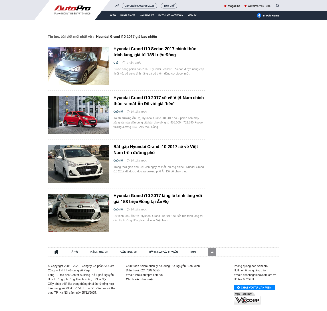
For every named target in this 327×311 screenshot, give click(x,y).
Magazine (234, 6)
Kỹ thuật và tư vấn (170, 15)
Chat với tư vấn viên (256, 287)
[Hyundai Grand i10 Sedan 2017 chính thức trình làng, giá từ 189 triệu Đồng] (78, 66)
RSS (193, 252)
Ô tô (113, 15)
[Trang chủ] (56, 252)
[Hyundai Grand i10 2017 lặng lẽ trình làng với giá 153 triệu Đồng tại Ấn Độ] (78, 213)
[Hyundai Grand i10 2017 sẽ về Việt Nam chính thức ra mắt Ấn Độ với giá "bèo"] (78, 115)
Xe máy (192, 15)
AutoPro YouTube (259, 6)
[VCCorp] (247, 298)
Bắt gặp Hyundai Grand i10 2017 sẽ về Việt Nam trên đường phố (155, 149)
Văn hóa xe (147, 15)
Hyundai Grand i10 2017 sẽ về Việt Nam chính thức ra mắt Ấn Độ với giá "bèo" (158, 100)
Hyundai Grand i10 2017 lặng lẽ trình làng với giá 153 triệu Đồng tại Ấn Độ (157, 198)
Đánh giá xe (127, 15)
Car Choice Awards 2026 (139, 5)
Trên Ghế (169, 5)
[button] (212, 252)
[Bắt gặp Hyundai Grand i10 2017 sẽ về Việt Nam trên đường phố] (78, 164)
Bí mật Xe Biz (271, 15)
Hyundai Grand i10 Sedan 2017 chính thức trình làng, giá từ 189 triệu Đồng (154, 51)
